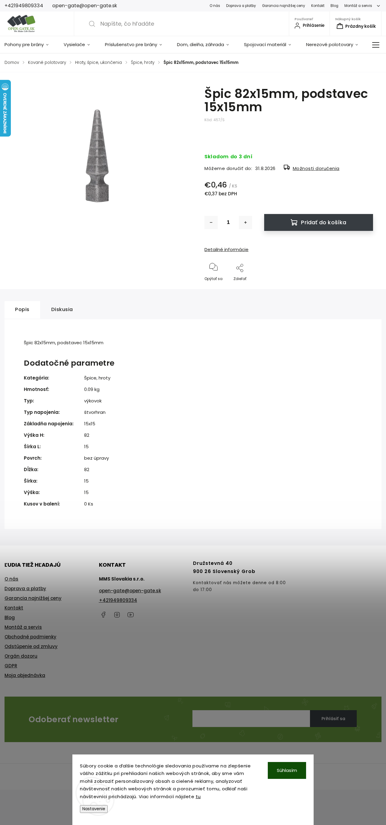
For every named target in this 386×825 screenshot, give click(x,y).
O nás (215, 5)
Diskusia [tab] (62, 309)
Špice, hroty (97, 378)
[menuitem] (30, 44)
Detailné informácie (226, 249)
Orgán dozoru (21, 656)
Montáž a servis (358, 5)
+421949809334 (118, 600)
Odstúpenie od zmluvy (31, 646)
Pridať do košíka (323, 222)
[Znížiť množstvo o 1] (211, 222)
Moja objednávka (25, 675)
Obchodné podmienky (30, 637)
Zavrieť (362, 288)
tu (198, 796)
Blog (334, 5)
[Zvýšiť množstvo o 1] (245, 222)
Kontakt (317, 5)
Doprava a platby (241, 5)
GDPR (11, 666)
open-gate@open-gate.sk (130, 590)
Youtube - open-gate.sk (130, 614)
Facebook (103, 614)
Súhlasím (287, 770)
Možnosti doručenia (316, 168)
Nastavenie (93, 809)
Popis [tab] (22, 309)
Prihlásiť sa (333, 719)
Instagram (117, 614)
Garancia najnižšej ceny (283, 5)
